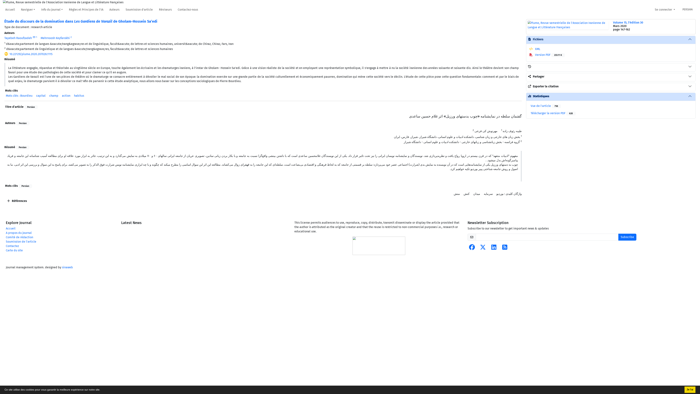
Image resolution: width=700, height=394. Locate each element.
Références (19, 201)
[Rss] (504, 248)
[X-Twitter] (483, 248)
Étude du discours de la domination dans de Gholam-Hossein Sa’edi (80, 21)
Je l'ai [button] (690, 389)
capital (41, 95)
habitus (79, 95)
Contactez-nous (188, 9)
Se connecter (664, 9)
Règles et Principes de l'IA (86, 9)
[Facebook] (472, 248)
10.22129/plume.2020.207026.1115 (30, 54)
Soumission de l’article (21, 241)
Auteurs (114, 9)
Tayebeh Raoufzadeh (18, 38)
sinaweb (67, 267)
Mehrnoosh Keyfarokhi (55, 38)
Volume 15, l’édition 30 (628, 22)
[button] (101, 390)
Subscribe (627, 237)
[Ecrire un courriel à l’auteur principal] (34, 37)
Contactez (12, 246)
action (66, 95)
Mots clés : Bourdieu (19, 95)
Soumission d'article (139, 9)
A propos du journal (19, 233)
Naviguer (27, 9)
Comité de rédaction (19, 237)
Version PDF (548, 55)
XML (537, 49)
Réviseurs (165, 9)
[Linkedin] (493, 248)
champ (53, 95)
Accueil (10, 9)
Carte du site (14, 250)
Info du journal (51, 9)
